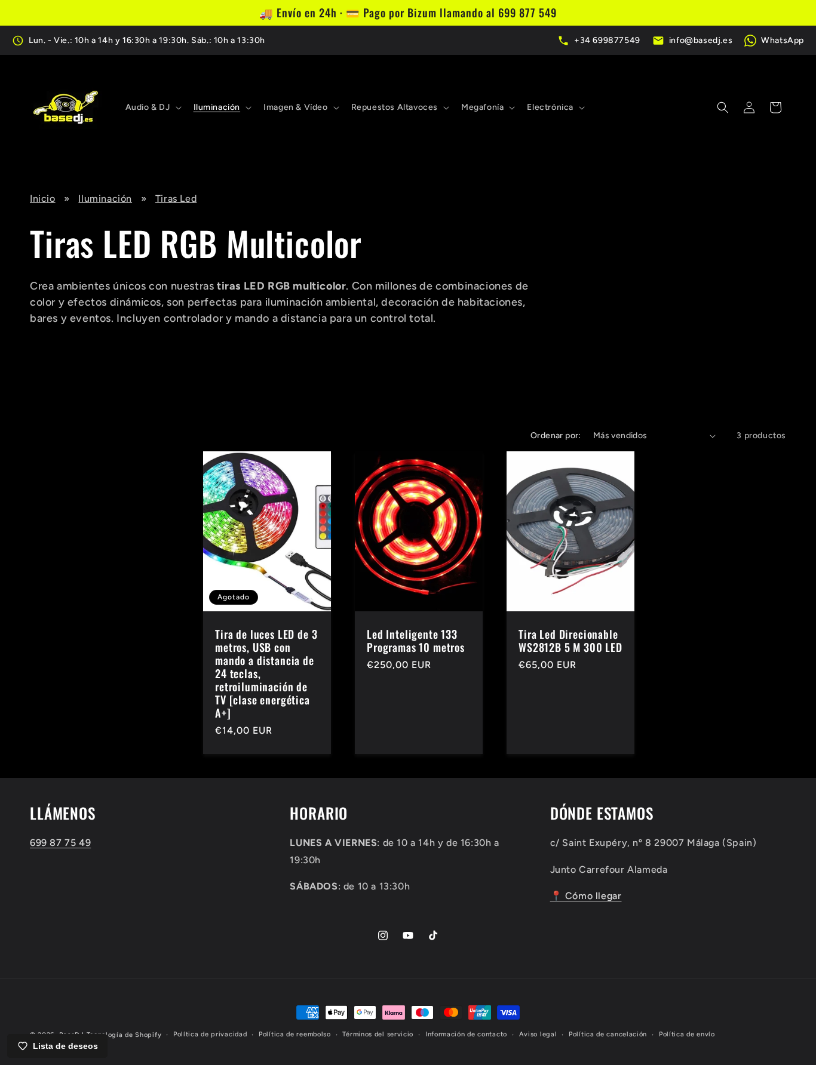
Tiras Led (176, 198)
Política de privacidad (210, 1034)
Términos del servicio (377, 1034)
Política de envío (687, 1034)
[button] (152, 107)
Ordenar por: (555, 435)
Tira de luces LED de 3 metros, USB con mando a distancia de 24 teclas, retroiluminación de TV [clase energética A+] (266, 673)
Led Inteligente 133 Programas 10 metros (416, 640)
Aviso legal (538, 1034)
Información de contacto (466, 1034)
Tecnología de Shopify (124, 1035)
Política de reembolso (295, 1034)
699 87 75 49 (60, 842)
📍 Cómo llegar (586, 896)
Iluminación (105, 198)
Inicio (43, 198)
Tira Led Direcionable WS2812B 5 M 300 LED (570, 640)
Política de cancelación (608, 1034)
